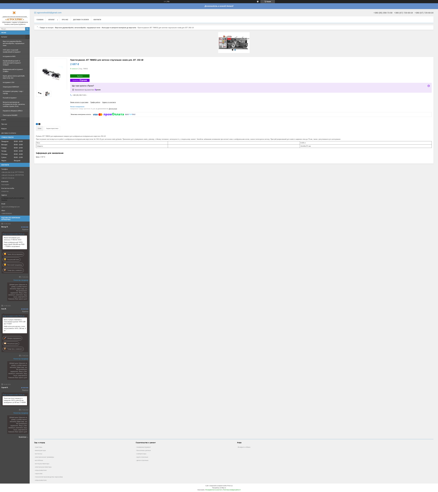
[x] (39, 124)
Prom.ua (230, 486)
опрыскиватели (41, 470)
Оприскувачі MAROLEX (11, 87)
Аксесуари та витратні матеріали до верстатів (119, 28)
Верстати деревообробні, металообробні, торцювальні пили (13, 43)
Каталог (4, 37)
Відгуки (4, 128)
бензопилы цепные (144, 450)
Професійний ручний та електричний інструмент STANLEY (12, 63)
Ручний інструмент (10, 98)
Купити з (76, 80)
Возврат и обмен (244, 447)
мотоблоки (39, 460)
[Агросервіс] (15, 16)
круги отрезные (142, 457)
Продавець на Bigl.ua (219, 488)
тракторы (38, 447)
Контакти (97, 20)
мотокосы (38, 454)
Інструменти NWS (9, 56)
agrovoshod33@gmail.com (10, 207)
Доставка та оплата (8, 133)
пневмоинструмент (144, 447)
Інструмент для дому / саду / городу (13, 92)
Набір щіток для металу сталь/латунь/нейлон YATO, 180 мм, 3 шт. (15, 328)
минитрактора (40, 450)
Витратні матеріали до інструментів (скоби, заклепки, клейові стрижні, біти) (14, 104)
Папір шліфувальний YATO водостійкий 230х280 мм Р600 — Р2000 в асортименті (14, 244)
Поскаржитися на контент (213, 490)
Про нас (4, 124)
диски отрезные (142, 460)
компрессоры (141, 454)
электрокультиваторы (43, 467)
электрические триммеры (44, 457)
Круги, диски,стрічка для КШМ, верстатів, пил (14, 77)
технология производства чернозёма (49, 477)
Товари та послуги (46, 28)
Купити (79, 76)
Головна (39, 20)
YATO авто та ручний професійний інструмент (12, 51)
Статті (3, 120)
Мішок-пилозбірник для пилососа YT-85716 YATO (12, 239)
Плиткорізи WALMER (10, 115)
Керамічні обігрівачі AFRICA (12, 111)
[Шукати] (27, 29)
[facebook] (37, 124)
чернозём (38, 474)
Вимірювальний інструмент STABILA (13, 70)
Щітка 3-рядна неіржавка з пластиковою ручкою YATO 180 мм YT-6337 (14, 322)
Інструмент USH (8, 82)
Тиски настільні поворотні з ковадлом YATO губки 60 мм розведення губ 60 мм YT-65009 (15, 400)
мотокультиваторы (42, 464)
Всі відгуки (22, 437)
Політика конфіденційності (232, 490)
